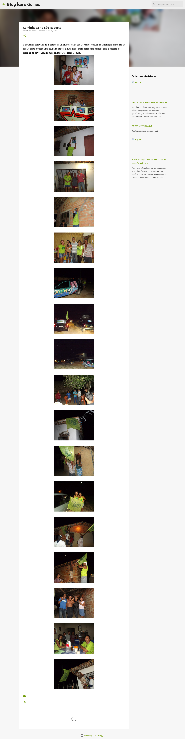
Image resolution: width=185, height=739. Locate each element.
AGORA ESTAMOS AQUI (142, 126)
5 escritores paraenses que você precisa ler (149, 102)
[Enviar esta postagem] (24, 697)
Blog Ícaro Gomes (23, 4)
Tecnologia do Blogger (94, 735)
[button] (24, 36)
